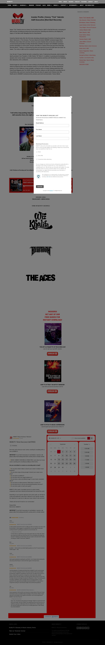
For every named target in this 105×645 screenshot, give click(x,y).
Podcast (77, 1)
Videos (65, 1)
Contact (90, 1)
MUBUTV (10, 1)
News (60, 1)
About (96, 1)
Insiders (71, 1)
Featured (84, 1)
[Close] (71, 97)
